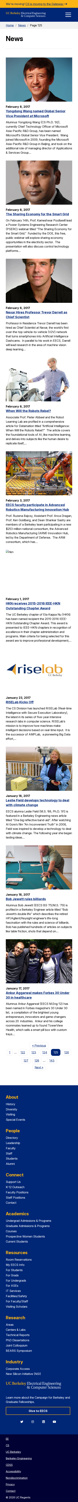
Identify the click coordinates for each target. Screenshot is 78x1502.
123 (33, 1052)
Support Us (13, 1182)
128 (36, 1060)
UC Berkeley (13, 1451)
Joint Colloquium (16, 1345)
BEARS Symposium (19, 1350)
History (10, 1104)
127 (26, 1060)
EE (7, 1438)
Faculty (11, 1148)
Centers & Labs (16, 1330)
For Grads (12, 1275)
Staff (9, 1153)
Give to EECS (38, 1411)
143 (51, 1060)
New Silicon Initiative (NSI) (23, 1374)
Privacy (10, 1484)
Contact (11, 1202)
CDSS (9, 1464)
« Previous (40, 1045)
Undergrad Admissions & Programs (28, 1220)
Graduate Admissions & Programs (28, 1226)
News (22, 25)
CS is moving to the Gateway (44, 4)
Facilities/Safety (16, 1296)
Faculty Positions (17, 1192)
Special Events (15, 1119)
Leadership (13, 1143)
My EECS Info (15, 1265)
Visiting (10, 1114)
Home (10, 25)
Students (12, 1158)
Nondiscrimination (17, 1477)
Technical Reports (18, 1335)
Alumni (10, 1164)
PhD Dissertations (17, 1340)
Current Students (17, 1241)
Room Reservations (19, 1259)
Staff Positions (15, 1197)
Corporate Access (18, 1369)
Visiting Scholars (16, 1306)
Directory (12, 1138)
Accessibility (13, 1471)
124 (44, 1052)
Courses (11, 1231)
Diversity (11, 1109)
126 (66, 1052)
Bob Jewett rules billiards (26, 899)
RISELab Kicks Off (20, 702)
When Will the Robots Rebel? (28, 411)
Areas (10, 1324)
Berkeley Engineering (19, 1458)
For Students (14, 1270)
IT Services (13, 1291)
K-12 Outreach (15, 1187)
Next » (40, 1067)
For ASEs (12, 1285)
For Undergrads (16, 1280)
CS (7, 1445)
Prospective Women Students (25, 1236)
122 (22, 1052)
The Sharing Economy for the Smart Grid (37, 214)
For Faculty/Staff (17, 1301)
